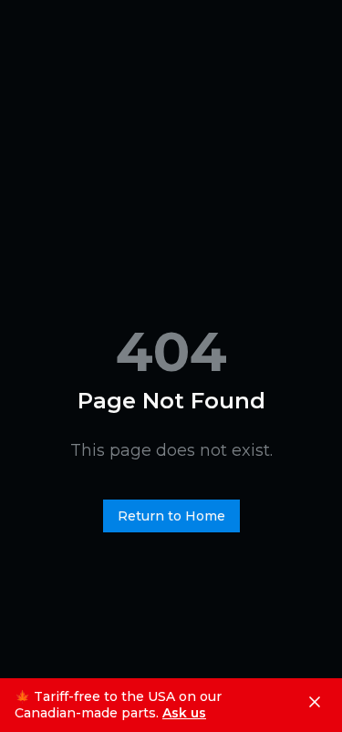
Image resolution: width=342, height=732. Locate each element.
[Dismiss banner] (314, 702)
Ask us (184, 713)
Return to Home (171, 516)
